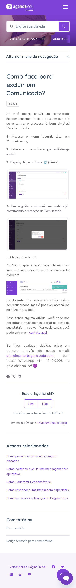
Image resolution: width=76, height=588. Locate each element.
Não (45, 404)
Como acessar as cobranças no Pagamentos (37, 498)
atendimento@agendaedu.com (29, 356)
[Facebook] (8, 377)
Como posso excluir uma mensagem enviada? (31, 458)
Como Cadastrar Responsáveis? (28, 482)
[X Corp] (13, 377)
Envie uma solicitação (52, 423)
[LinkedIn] (19, 377)
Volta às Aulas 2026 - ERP (28, 39)
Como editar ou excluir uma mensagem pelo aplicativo (37, 471)
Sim (31, 404)
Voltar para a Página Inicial (28, 567)
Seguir (13, 104)
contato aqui (38, 332)
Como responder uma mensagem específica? (37, 490)
